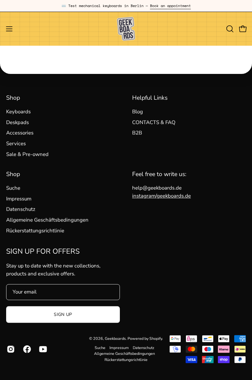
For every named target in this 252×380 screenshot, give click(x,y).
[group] (126, 6)
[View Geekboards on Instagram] (10, 349)
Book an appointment (170, 5)
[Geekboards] (126, 29)
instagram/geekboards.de (161, 196)
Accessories (19, 132)
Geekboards (115, 338)
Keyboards (18, 111)
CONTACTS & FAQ (153, 122)
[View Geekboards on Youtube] (42, 349)
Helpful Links (149, 98)
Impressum (18, 198)
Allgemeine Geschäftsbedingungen (47, 219)
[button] (229, 29)
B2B (137, 132)
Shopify (155, 338)
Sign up (63, 315)
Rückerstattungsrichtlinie (35, 230)
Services (16, 143)
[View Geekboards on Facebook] (26, 349)
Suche (13, 188)
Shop (13, 98)
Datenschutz (20, 209)
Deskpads (17, 122)
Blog (137, 111)
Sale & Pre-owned (27, 154)
